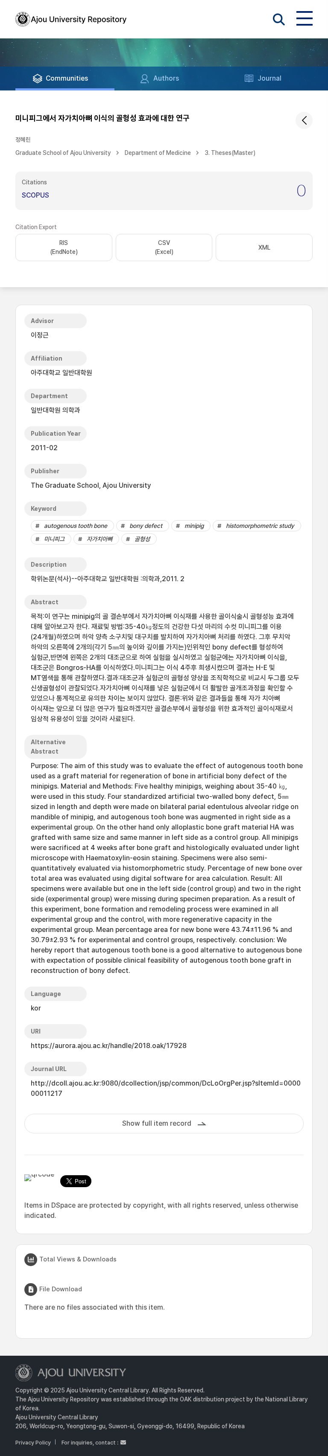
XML (264, 247)
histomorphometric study (260, 525)
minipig (194, 525)
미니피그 (54, 539)
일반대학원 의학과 (55, 410)
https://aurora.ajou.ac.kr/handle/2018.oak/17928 (109, 1046)
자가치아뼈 (99, 539)
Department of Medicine (158, 152)
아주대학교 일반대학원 (61, 373)
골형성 (142, 539)
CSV (164, 247)
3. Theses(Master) (230, 152)
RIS (64, 247)
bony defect (145, 525)
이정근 (40, 335)
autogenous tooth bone (75, 525)
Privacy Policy (33, 1442)
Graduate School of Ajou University (63, 152)
